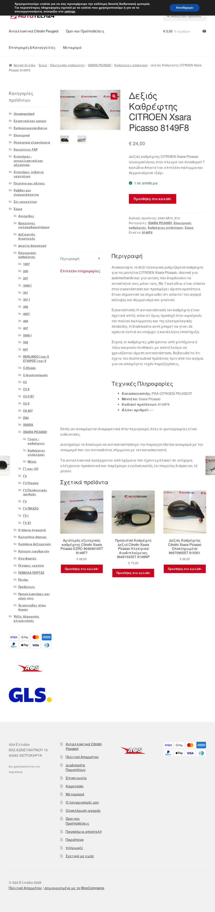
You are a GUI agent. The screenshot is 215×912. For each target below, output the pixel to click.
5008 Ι (27, 335)
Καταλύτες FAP (26, 149)
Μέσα (32, 461)
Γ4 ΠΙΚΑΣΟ (31, 508)
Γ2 (25, 476)
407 (25, 328)
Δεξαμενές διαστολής (26, 236)
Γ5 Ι (25, 515)
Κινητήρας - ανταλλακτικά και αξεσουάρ (28, 160)
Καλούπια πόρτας (32, 537)
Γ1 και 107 (31, 469)
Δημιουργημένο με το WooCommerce (74, 887)
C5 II (26, 403)
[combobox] (184, 16)
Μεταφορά (72, 47)
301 (25, 292)
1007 (26, 264)
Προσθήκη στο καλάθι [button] (81, 569)
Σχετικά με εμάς (80, 856)
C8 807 (28, 410)
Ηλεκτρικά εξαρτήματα (32, 142)
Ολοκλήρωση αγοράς (83, 810)
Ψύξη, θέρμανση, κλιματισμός (26, 618)
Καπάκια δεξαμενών (34, 544)
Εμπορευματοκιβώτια (30, 128)
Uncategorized (24, 114)
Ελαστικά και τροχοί (30, 121)
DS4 (26, 418)
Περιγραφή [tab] (69, 258)
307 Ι (26, 299)
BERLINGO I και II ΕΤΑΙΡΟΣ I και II (36, 358)
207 (25, 278)
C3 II (26, 389)
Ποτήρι (23, 579)
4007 (26, 314)
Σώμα (43, 65)
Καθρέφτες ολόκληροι (131, 65)
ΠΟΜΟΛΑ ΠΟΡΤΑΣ (31, 572)
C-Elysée (29, 368)
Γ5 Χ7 (27, 523)
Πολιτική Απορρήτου (82, 756)
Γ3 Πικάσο (31, 483)
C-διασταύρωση (35, 375)
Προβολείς (26, 587)
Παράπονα (75, 839)
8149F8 (147, 232)
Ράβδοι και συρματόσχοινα (26, 192)
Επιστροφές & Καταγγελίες (32, 47)
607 (25, 349)
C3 (25, 382)
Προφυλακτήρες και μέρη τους (34, 596)
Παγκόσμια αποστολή (84, 831)
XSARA (28, 425)
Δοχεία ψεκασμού (32, 245)
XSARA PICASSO (99, 65)
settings (69, 11)
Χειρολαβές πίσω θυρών (32, 607)
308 (25, 306)
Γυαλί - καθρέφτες (36, 441)
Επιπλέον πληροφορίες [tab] (80, 271)
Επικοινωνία (76, 777)
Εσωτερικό (22, 135)
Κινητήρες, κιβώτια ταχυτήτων (29, 174)
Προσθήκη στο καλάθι (152, 198)
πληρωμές (74, 847)
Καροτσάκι (75, 786)
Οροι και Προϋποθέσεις (85, 31)
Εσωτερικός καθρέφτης (67, 65)
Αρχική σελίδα (24, 65)
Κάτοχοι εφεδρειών (33, 551)
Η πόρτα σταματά (32, 530)
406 (25, 321)
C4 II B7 (28, 396)
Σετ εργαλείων (25, 201)
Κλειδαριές (27, 558)
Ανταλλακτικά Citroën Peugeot (33, 31)
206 (25, 271)
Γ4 (25, 501)
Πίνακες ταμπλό (31, 565)
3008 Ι (27, 285)
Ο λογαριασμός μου (82, 802)
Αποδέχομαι (184, 8)
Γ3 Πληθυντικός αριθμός (35, 492)
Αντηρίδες (26, 216)
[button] (114, 96)
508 (25, 342)
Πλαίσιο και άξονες (29, 183)
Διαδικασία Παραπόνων (75, 767)
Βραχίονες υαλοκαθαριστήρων (33, 225)
